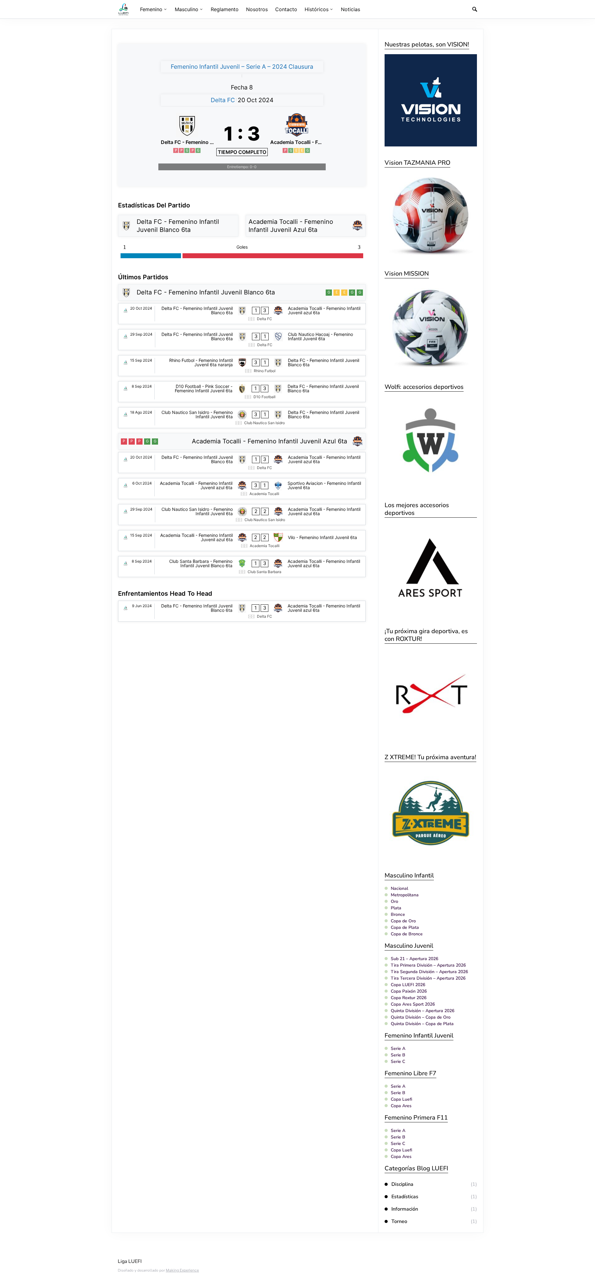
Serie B (398, 1055)
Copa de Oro (403, 921)
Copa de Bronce (407, 934)
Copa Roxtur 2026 (408, 998)
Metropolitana (405, 895)
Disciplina (402, 1184)
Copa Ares (401, 1106)
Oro (394, 901)
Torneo (399, 1221)
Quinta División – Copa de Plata (422, 1024)
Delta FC (223, 100)
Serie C (398, 1061)
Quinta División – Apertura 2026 (422, 1011)
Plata (396, 908)
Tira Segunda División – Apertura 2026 (429, 972)
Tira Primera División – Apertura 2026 (428, 965)
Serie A (398, 1048)
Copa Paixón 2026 (409, 991)
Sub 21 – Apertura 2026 (414, 959)
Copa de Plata (405, 927)
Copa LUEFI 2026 (408, 985)
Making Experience (182, 1270)
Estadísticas (404, 1196)
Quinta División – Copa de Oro (421, 1017)
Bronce (398, 914)
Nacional (399, 888)
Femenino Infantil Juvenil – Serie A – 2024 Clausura (242, 66)
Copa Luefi (401, 1099)
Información (404, 1209)
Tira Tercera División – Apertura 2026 (428, 978)
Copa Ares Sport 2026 (413, 1004)
